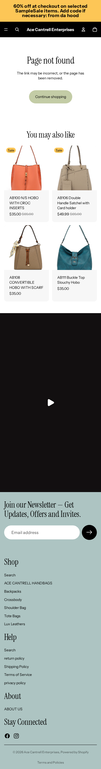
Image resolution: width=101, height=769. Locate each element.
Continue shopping (50, 96)
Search (10, 575)
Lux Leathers (14, 624)
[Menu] (6, 29)
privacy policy (15, 683)
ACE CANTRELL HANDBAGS (28, 583)
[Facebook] (7, 736)
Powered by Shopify (75, 752)
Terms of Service (18, 674)
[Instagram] (16, 736)
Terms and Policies (50, 762)
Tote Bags (12, 616)
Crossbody (13, 599)
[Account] (83, 29)
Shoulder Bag (15, 607)
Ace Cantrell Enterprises (41, 752)
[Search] (17, 29)
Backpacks (12, 591)
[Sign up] (89, 532)
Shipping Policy (16, 666)
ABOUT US (13, 709)
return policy (14, 658)
